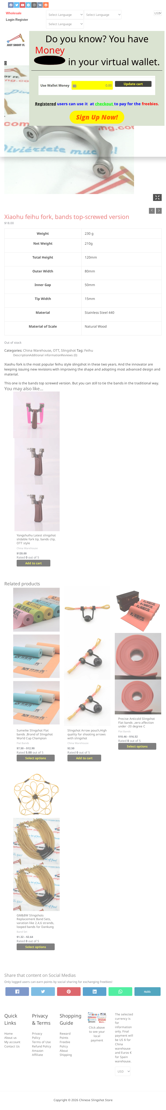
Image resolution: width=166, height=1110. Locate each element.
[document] (83, 555)
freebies (150, 103)
